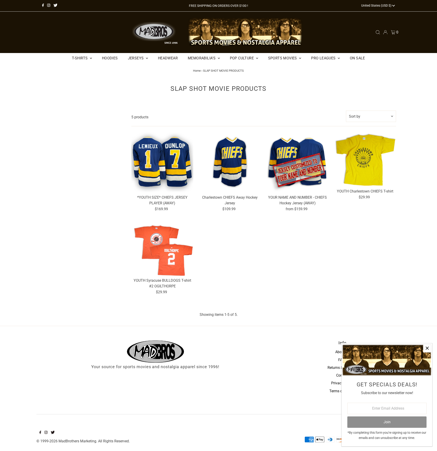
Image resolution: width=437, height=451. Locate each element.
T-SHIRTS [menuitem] (80, 58)
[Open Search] (378, 32)
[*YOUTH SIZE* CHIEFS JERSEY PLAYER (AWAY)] (162, 162)
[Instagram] (48, 5)
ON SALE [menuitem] (357, 58)
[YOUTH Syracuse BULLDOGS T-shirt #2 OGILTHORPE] (162, 249)
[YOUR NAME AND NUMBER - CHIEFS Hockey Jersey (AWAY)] (297, 162)
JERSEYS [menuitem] (136, 58)
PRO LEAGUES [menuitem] (324, 58)
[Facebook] (43, 5)
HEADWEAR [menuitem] (168, 58)
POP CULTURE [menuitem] (242, 58)
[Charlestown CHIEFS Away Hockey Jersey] (230, 162)
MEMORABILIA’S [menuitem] (202, 58)
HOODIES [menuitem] (110, 58)
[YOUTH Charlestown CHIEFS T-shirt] (365, 159)
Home (197, 70)
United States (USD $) (376, 5)
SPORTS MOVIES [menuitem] (283, 58)
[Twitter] (55, 5)
